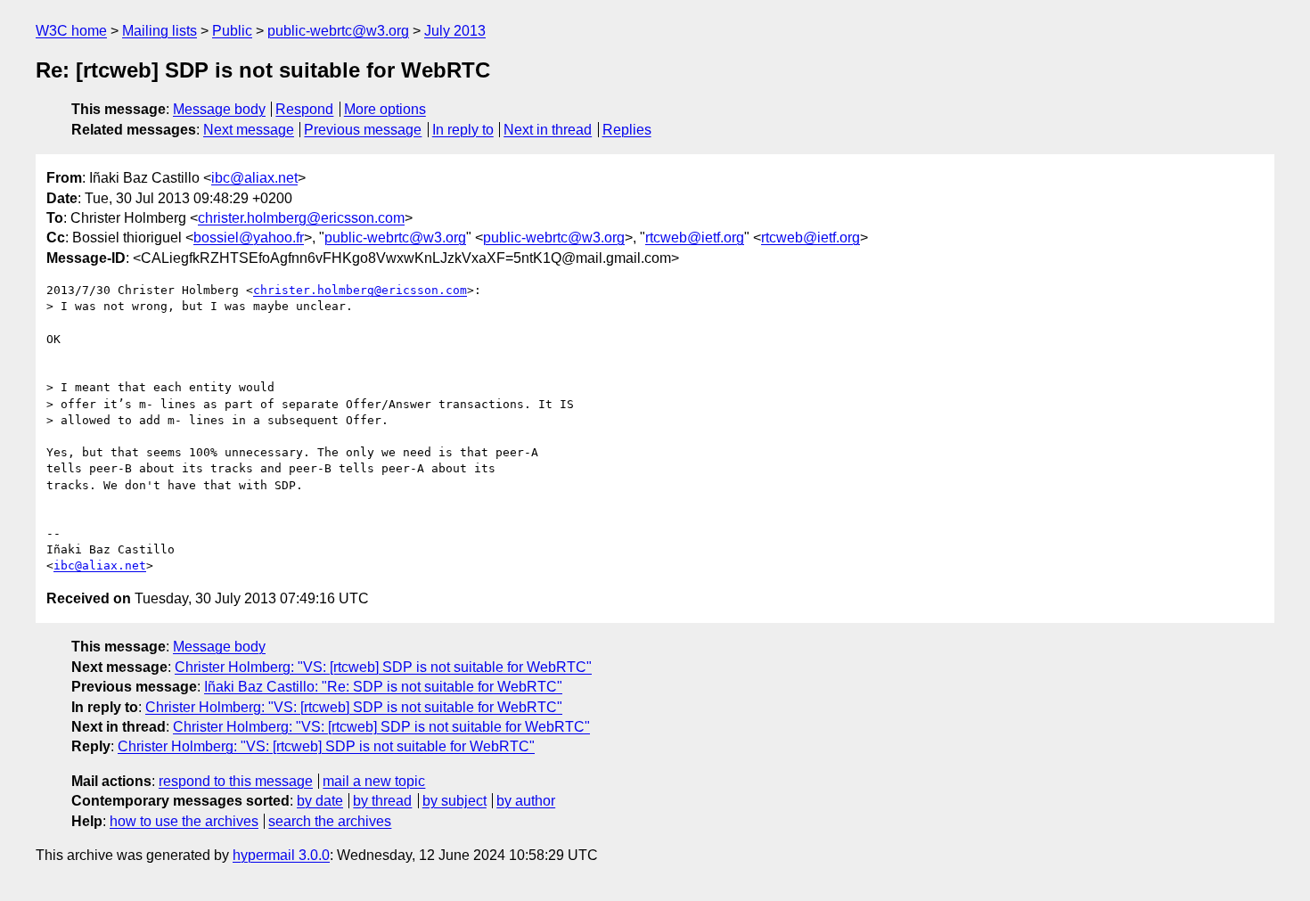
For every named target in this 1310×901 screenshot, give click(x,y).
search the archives (329, 821)
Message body (219, 109)
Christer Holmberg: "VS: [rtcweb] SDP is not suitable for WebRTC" (383, 667)
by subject (454, 800)
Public (232, 30)
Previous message (363, 129)
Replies (626, 129)
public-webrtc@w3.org (338, 30)
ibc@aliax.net (254, 177)
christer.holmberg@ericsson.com (301, 217)
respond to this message (236, 781)
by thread (382, 800)
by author (525, 800)
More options (385, 109)
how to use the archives (184, 821)
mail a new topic (374, 781)
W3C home (71, 30)
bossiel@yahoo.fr (248, 237)
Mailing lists (159, 30)
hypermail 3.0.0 (281, 855)
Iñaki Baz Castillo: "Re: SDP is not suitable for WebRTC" (383, 686)
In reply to (463, 129)
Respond (304, 109)
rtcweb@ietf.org (694, 237)
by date (320, 800)
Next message (248, 129)
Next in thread (548, 129)
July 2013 (455, 30)
